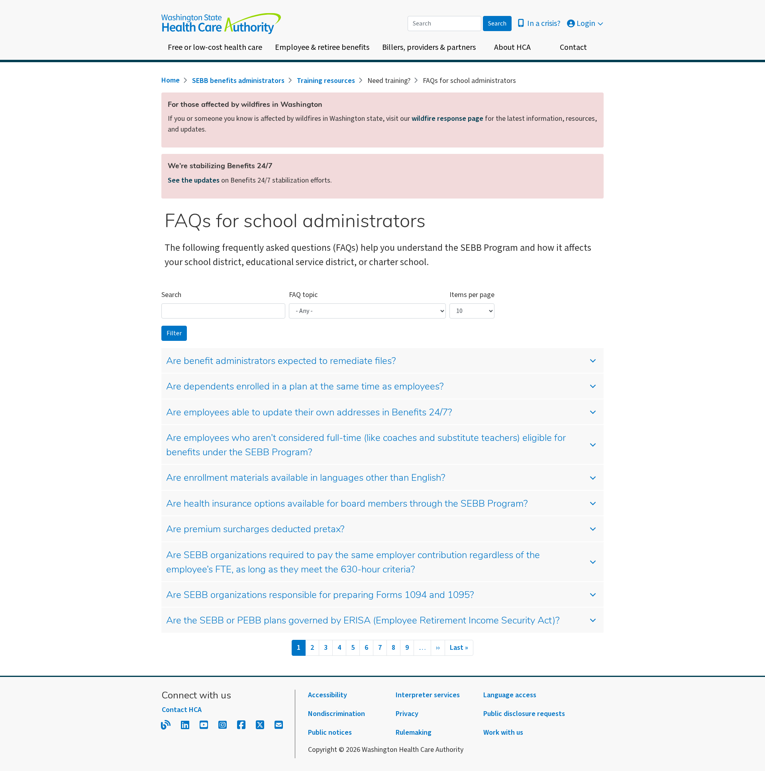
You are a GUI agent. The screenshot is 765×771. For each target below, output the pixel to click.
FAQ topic (303, 295)
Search (171, 295)
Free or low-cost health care (215, 47)
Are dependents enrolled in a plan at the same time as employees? (304, 387)
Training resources (326, 81)
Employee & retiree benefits (322, 47)
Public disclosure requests (524, 714)
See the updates (194, 180)
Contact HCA (182, 710)
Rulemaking (414, 733)
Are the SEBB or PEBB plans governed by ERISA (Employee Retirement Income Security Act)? (362, 621)
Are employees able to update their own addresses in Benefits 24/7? (309, 413)
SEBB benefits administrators (238, 81)
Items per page (471, 295)
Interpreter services (428, 695)
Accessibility (327, 695)
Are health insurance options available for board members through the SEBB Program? (347, 504)
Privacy (407, 714)
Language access (509, 695)
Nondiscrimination (336, 714)
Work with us (503, 733)
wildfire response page (447, 119)
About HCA (512, 47)
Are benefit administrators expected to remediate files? (281, 361)
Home (170, 80)
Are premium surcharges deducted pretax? (255, 530)
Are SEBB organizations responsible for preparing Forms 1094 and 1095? (320, 595)
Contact (573, 47)
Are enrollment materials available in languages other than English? (305, 478)
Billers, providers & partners (429, 47)
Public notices (330, 733)
